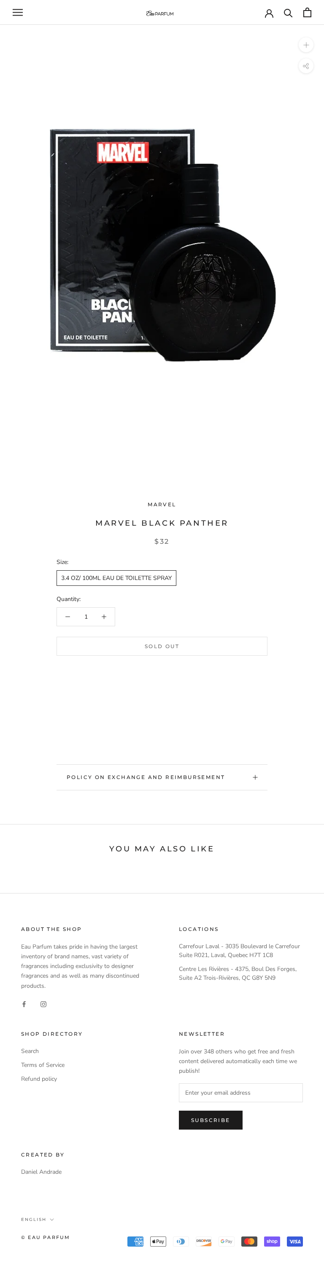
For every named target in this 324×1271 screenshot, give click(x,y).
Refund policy (39, 1079)
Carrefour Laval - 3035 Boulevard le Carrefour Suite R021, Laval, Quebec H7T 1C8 (239, 950)
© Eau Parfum (45, 1237)
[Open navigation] (18, 12)
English (33, 1219)
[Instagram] (43, 1004)
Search (30, 1051)
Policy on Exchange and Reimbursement (146, 777)
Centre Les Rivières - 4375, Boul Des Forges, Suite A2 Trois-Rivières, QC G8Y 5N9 (238, 973)
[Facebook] (24, 1004)
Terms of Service (43, 1065)
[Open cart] (307, 12)
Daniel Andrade (41, 1172)
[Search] (288, 12)
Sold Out (162, 646)
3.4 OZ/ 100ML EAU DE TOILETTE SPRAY (116, 578)
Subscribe (210, 1120)
